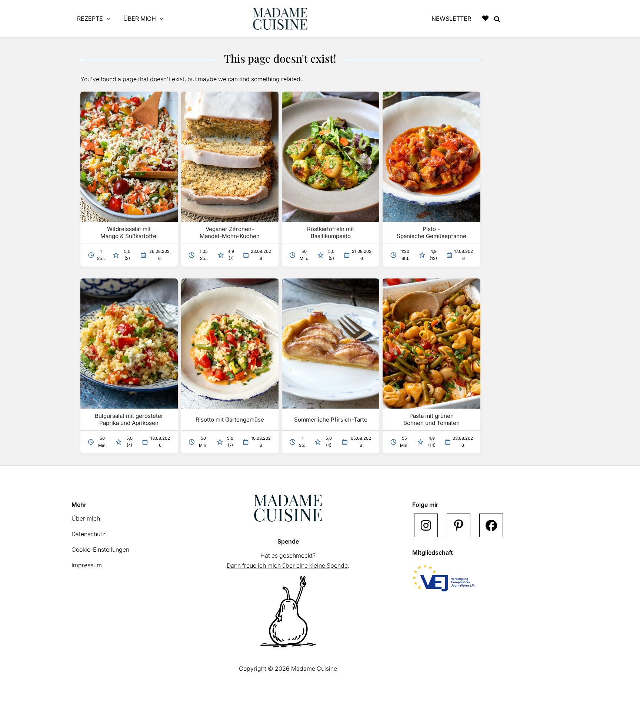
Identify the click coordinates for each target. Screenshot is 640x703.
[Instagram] (426, 525)
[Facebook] (491, 525)
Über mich (85, 518)
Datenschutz (88, 534)
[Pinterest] (458, 525)
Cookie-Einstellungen (100, 549)
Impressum (86, 565)
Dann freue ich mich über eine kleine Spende (287, 565)
